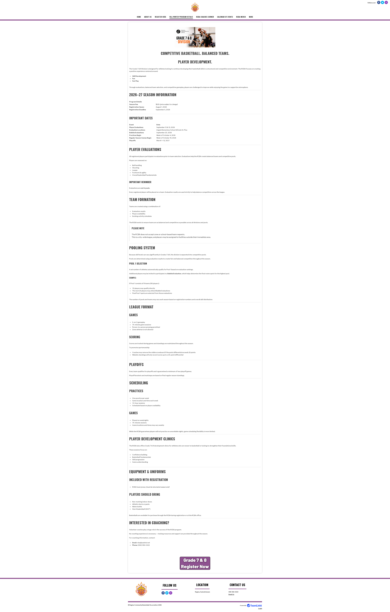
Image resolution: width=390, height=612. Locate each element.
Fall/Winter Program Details (181, 17)
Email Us (231, 594)
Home (139, 17)
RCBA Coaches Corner (205, 17)
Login (260, 608)
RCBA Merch (241, 17)
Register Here (160, 17)
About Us (148, 17)
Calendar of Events (225, 17)
